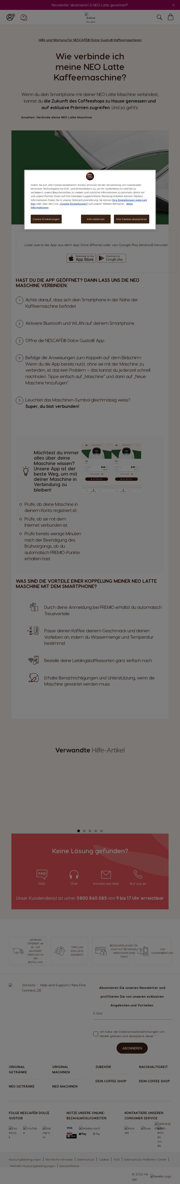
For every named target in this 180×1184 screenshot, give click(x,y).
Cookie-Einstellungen (46, 218)
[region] (90, 199)
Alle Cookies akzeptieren (131, 218)
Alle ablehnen (95, 218)
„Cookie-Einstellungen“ (73, 203)
